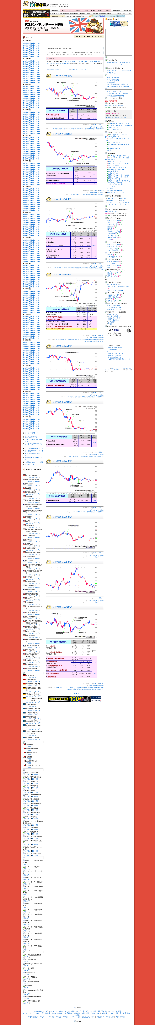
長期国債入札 (99, 397)
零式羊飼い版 (126, 71)
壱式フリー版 (111, 73)
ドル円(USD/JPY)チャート (33, 437)
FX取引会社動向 (54, 16)
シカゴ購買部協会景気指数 (89, 128)
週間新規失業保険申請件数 (89, 397)
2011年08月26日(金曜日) (62, 274)
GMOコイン (111, 186)
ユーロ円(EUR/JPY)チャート (34, 448)
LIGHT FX (110, 226)
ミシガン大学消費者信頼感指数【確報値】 (88, 339)
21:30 (94, 245)
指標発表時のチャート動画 (34, 462)
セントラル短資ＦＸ (114, 250)
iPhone (122, 200)
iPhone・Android (74, 13)
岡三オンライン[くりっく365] (118, 177)
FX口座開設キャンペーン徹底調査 (118, 86)
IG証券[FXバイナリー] (114, 307)
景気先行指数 (97, 687)
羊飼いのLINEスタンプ (115, 353)
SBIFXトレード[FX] (114, 165)
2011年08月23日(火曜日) (62, 461)
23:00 (94, 180)
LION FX (110, 228)
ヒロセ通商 (111, 322)
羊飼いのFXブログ (120, 16)
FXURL (95, 124)
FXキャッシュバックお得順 (114, 105)
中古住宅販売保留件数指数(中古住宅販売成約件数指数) (82, 268)
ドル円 (63, 10)
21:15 (94, 115)
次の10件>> (78, 693)
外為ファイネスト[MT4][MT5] (118, 167)
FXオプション (102, 13)
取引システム (124, 204)
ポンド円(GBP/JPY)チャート (34, 451)
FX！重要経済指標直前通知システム (119, 84)
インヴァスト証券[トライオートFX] (120, 125)
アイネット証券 (112, 236)
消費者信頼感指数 (98, 194)
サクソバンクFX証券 (113, 369)
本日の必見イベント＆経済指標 (117, 94)
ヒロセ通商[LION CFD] (114, 183)
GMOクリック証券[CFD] (115, 185)
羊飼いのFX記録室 (113, 80)
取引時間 (110, 200)
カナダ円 (107, 10)
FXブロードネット (114, 179)
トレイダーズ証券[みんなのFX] (116, 117)
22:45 (94, 118)
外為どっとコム (113, 127)
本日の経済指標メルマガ (116, 357)
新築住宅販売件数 (91, 512)
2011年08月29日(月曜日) (62, 199)
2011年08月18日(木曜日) (62, 607)
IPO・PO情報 (85, 16)
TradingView (65, 63)
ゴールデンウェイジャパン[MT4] (118, 286)
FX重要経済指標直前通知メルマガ (119, 359)
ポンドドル (78, 10)
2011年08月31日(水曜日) (62, 76)
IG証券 (91, 61)
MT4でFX (90, 13)
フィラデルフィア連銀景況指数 (75, 687)
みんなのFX (111, 234)
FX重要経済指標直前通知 (115, 96)
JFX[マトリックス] (114, 142)
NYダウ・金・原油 (126, 10)
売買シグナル (111, 204)
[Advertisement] (104, 5)
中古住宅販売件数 (88, 687)
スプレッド (53, 13)
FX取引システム (30, 464)
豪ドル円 (100, 10)
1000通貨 (123, 198)
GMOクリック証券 (69, 61)
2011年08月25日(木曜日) (62, 346)
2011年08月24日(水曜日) (62, 402)
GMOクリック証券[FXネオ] (117, 169)
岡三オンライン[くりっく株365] (118, 175)
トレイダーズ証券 (81, 61)
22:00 (94, 175)
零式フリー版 (111, 71)
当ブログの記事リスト (32, 433)
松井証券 (110, 188)
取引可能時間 (66, 13)
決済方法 (110, 198)
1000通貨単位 (83, 13)
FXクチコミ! (110, 1017)
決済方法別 (96, 13)
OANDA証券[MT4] (113, 284)
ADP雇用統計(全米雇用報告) (74, 128)
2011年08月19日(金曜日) (62, 562)
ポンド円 (93, 10)
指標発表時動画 (116, 10)
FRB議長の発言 (73, 339)
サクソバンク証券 (55, 63)
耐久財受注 (85, 456)
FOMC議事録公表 (88, 194)
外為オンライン (113, 173)
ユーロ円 (85, 10)
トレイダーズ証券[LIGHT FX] (119, 156)
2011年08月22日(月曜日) (62, 517)
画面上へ (101, 124)
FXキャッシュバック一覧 (78, 69)
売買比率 (118, 13)
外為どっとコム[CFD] (115, 161)
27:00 (94, 183)
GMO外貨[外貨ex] (114, 171)
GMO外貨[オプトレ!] (114, 309)
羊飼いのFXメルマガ (114, 91)
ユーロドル (71, 10)
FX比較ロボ (101, 16)
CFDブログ (78, 16)
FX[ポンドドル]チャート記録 (63, 26)
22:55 (94, 326)
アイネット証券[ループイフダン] (119, 181)
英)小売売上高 (77, 689)
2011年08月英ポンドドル (59, 128)
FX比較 (67, 16)
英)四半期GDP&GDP (97, 341)
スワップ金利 (59, 13)
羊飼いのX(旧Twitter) (115, 347)
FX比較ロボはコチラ (112, 212)
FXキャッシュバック (110, 16)
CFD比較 (72, 16)
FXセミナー (61, 16)
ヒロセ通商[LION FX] (115, 129)
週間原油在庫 (99, 128)
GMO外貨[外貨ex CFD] (114, 190)
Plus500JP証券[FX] (114, 148)
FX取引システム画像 (126, 13)
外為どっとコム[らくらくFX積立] (119, 163)
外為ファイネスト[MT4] (115, 290)
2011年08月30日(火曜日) (62, 134)
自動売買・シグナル (111, 13)
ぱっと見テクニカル (93, 16)
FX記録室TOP (55, 10)
